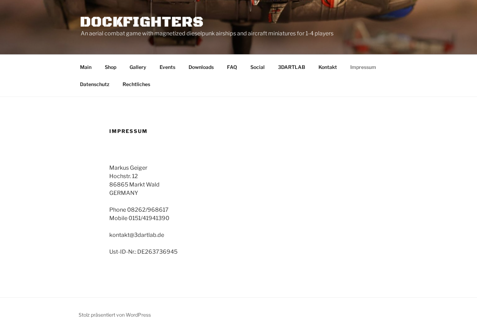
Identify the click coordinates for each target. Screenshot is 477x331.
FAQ (232, 67)
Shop (110, 67)
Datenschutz (94, 84)
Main (85, 67)
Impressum (363, 67)
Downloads (201, 67)
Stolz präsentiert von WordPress (115, 315)
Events (167, 67)
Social (257, 67)
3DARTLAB (291, 67)
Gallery (138, 67)
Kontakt (327, 67)
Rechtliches (136, 84)
